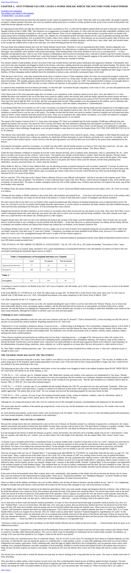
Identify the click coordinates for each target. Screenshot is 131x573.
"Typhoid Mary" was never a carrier (15, 15)
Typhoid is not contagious (11, 11)
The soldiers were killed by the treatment (17, 13)
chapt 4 (7, 570)
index (3, 570)
